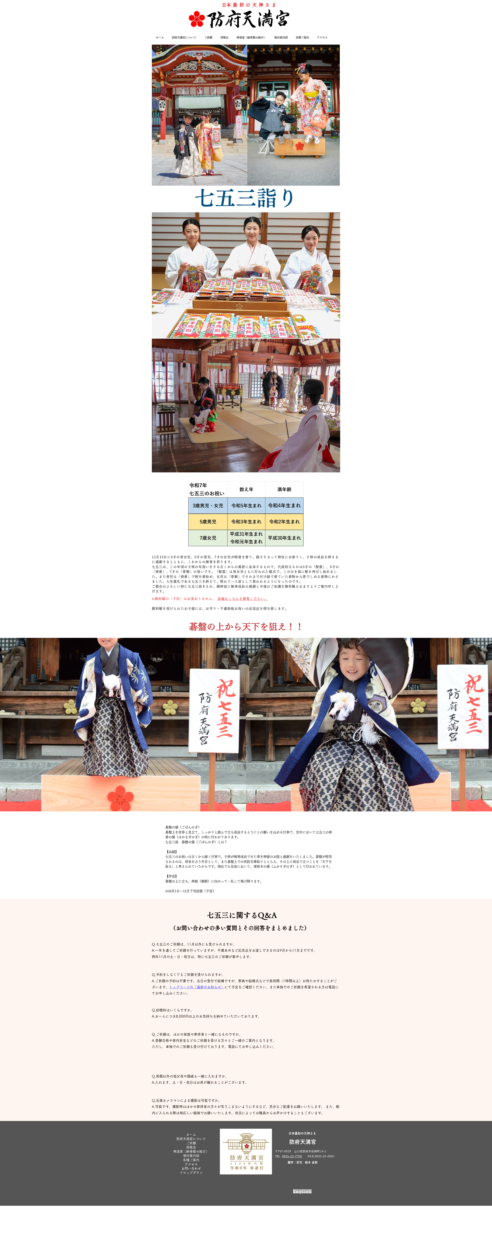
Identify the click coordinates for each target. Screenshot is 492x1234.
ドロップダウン (191, 1172)
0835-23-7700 (292, 1156)
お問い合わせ (191, 1168)
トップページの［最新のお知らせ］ (196, 987)
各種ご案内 (191, 1160)
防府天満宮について (191, 1138)
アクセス (191, 1164)
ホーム (191, 1134)
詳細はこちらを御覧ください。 (243, 598)
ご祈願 (191, 1143)
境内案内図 (191, 1155)
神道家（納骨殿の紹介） (191, 1151)
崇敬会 (191, 1147)
